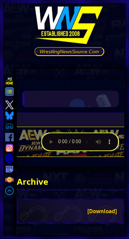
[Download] (102, 211)
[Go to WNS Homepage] (69, 26)
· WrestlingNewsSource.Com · (69, 51)
